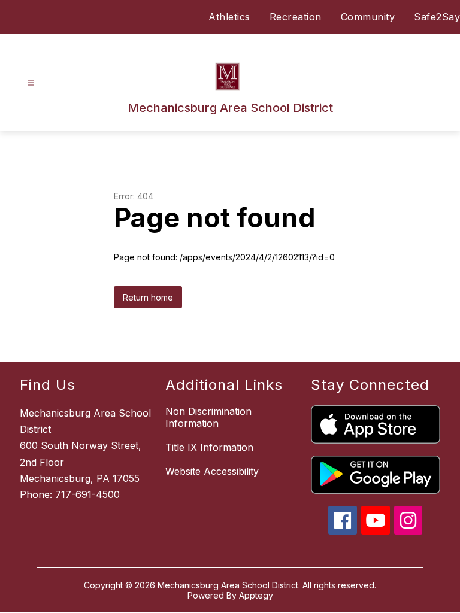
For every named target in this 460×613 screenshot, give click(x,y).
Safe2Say (437, 17)
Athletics (229, 17)
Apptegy (256, 595)
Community (368, 17)
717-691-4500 (87, 494)
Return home (148, 297)
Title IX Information (209, 447)
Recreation (296, 17)
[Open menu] (31, 83)
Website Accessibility (212, 471)
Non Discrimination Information (208, 417)
